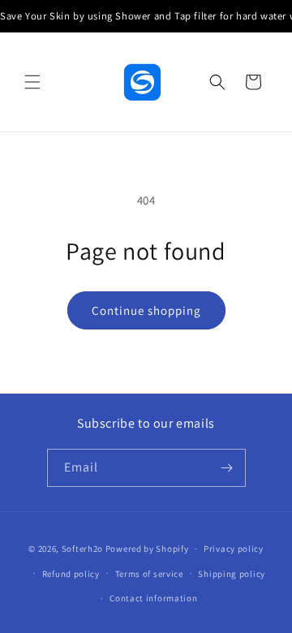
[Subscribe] (227, 468)
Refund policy (71, 573)
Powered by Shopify (147, 548)
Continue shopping (146, 310)
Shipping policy (231, 573)
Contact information (153, 598)
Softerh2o (82, 548)
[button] (32, 82)
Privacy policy (234, 548)
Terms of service (149, 573)
